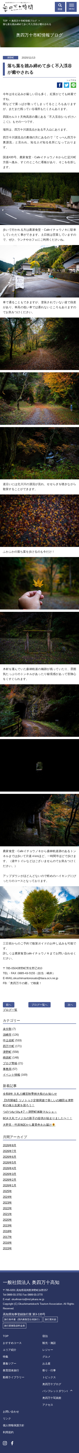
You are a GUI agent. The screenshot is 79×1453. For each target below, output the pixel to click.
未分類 (7, 1028)
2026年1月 (9, 1185)
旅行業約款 (50, 1319)
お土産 (46, 1363)
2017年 (7, 1237)
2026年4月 (9, 1168)
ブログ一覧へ (39, 1004)
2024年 (7, 1196)
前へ (8, 1004)
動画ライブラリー (13, 1377)
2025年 (7, 1191)
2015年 (7, 1248)
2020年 (7, 1219)
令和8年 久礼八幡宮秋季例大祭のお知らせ (30, 1093)
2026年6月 (9, 1156)
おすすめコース (12, 1342)
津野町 (7, 1051)
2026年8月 (9, 1145)
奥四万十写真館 (51, 1397)
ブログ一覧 (10, 1009)
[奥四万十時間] (16, 6)
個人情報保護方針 (13, 1425)
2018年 (7, 1231)
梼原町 (7, 1057)
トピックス (49, 1377)
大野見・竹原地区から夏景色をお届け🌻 (29, 1124)
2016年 (7, 1242)
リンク (7, 1418)
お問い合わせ (11, 1411)
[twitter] (66, 85)
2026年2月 (9, 1179)
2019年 (7, 1225)
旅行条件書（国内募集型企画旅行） (22, 1319)
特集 (5, 1356)
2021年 (7, 1214)
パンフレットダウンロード (58, 1391)
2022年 (7, 1208)
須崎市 (7, 1034)
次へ (70, 1004)
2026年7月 (9, 1151)
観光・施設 (49, 1342)
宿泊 (45, 1336)
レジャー (47, 1349)
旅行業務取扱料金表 (14, 1325)
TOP (5, 1336)
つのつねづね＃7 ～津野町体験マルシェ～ (30, 1111)
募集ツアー (9, 1363)
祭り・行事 (49, 1370)
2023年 (7, 1202)
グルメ (46, 1356)
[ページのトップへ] (71, 1391)
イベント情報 (11, 1074)
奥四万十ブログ (51, 1384)
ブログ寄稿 (10, 1063)
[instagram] (5, 1443)
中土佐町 (8, 1040)
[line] (73, 85)
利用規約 (8, 1432)
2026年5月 (9, 1162)
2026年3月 (9, 1174)
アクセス (47, 1404)
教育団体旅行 (11, 1370)
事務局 (7, 1069)
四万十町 (8, 1046)
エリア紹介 (9, 1349)
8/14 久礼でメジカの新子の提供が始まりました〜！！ (37, 1118)
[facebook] (59, 85)
